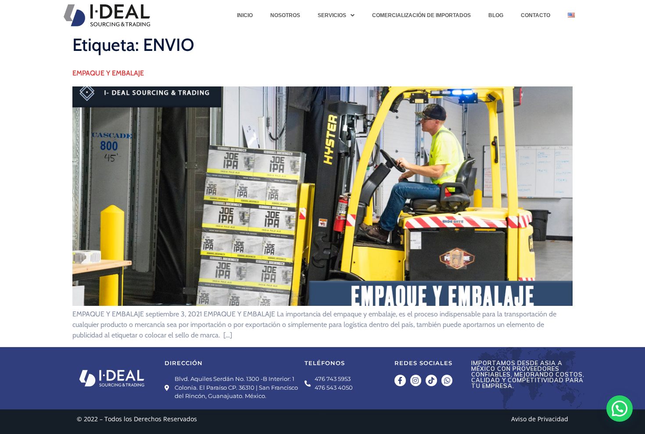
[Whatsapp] (447, 380)
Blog (495, 15)
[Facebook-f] (400, 380)
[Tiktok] (431, 380)
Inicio (245, 15)
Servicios (332, 15)
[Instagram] (416, 380)
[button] (336, 15)
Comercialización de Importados (421, 15)
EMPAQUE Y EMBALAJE (108, 73)
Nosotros (285, 15)
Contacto (535, 15)
